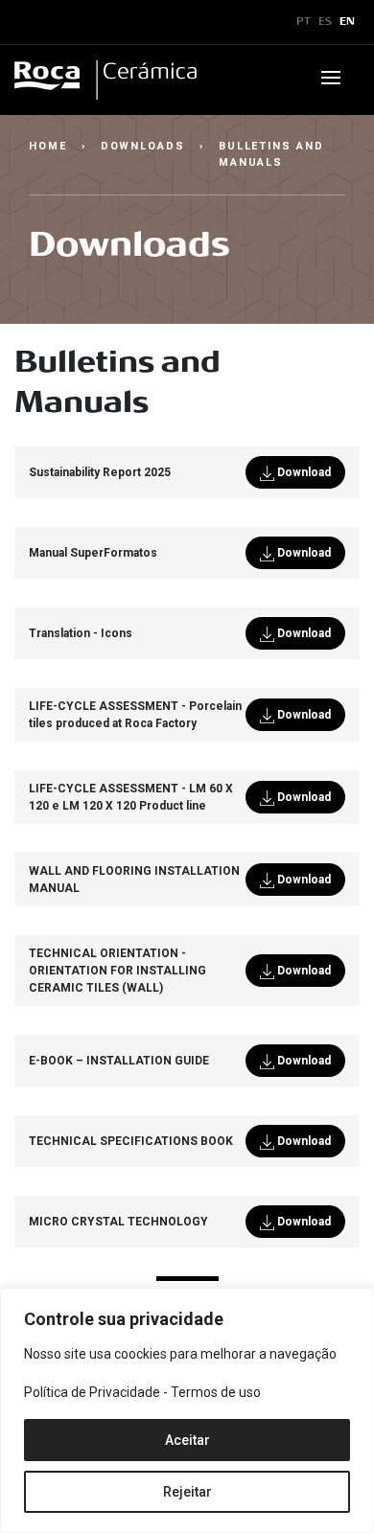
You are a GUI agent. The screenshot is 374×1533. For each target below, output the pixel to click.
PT (303, 22)
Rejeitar (187, 1491)
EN (347, 22)
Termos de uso (216, 1392)
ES (325, 22)
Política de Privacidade (92, 1392)
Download (302, 472)
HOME (48, 146)
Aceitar (187, 1440)
